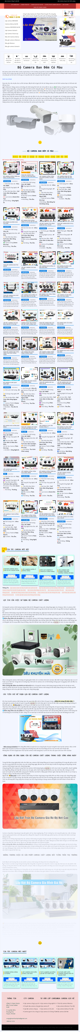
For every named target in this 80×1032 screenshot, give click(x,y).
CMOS (66, 156)
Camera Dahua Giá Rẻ (11, 24)
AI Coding (53, 156)
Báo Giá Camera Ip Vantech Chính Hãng (47, 570)
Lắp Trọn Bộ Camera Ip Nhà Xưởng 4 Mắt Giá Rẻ (51, 588)
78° (36, 156)
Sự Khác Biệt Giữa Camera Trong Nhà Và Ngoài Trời (65, 972)
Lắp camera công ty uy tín (30, 1003)
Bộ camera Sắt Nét (63, 1011)
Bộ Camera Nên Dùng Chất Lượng (13, 160)
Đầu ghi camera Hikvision (12, 40)
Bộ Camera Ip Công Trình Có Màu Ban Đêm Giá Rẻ (64, 427)
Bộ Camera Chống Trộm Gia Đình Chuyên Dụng (11, 177)
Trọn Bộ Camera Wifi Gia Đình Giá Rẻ (46, 382)
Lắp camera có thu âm (47, 1009)
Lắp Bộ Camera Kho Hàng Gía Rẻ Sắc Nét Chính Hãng (47, 514)
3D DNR (24, 156)
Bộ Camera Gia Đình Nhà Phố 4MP (10, 222)
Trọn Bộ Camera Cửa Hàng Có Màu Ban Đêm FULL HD (29, 427)
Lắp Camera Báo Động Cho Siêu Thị (37, 590)
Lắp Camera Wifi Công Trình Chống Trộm (27, 352)
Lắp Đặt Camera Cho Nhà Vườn (28, 268)
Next (51, 29)
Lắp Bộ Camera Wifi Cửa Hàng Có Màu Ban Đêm (64, 382)
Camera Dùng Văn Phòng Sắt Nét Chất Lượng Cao (28, 323)
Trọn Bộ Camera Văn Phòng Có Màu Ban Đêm (28, 175)
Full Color (47, 156)
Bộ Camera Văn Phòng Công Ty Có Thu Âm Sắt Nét (29, 221)
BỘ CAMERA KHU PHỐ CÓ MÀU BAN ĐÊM (65, 351)
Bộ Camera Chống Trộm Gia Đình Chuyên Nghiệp (47, 472)
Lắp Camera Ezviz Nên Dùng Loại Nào (29, 972)
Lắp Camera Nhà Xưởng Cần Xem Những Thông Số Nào (65, 570)
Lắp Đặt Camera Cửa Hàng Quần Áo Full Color (47, 224)
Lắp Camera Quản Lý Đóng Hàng (29, 570)
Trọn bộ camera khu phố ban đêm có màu (10, 296)
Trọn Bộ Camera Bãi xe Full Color (65, 224)
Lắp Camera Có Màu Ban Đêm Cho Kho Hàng (64, 295)
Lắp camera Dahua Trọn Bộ (64, 1009)
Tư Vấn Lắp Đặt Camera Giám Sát (53, 4)
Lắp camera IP (45, 1006)
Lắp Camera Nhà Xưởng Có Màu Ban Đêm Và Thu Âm (29, 295)
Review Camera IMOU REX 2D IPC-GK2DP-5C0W (11, 569)
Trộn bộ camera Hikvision (64, 1003)
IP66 (20, 156)
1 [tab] (37, 39)
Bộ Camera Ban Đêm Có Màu (40, 151)
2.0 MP (57, 156)
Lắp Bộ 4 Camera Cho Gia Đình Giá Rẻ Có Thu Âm (10, 323)
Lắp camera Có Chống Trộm (47, 1011)
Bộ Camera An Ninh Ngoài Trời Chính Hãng (28, 381)
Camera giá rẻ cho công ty (30, 1011)
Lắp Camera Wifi (15, 4)
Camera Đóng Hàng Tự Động (11, 972)
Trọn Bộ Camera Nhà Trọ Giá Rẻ (10, 265)
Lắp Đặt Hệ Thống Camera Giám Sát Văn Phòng (23, 592)
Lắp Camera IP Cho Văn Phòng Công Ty (46, 426)
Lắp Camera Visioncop (11, 33)
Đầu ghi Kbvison (10, 43)
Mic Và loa (15, 156)
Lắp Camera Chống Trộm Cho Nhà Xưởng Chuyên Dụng (46, 178)
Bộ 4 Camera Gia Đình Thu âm (56, 590)
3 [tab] (42, 39)
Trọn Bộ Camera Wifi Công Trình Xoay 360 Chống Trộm (11, 353)
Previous (28, 29)
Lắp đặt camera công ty (30, 1009)
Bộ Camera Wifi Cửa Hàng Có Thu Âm (64, 323)
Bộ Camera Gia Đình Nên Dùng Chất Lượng (64, 266)
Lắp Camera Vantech (11, 30)
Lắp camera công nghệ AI (47, 1003)
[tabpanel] (40, 29)
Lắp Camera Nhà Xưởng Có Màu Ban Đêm (47, 266)
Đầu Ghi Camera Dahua (12, 37)
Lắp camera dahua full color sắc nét (10, 469)
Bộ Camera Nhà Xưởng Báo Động (11, 426)
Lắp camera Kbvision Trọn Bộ (64, 1006)
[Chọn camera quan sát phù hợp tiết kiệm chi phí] (74, 59)
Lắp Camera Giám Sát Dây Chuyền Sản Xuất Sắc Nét (64, 177)
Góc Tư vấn (65, 4)
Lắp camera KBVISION (11, 21)
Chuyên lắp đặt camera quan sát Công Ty (66, 26)
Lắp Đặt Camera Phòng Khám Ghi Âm (64, 473)
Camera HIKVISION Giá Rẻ (12, 27)
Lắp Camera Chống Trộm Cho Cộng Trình (28, 472)
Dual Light (32, 156)
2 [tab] (40, 39)
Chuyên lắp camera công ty (30, 1006)
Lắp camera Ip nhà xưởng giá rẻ (11, 514)
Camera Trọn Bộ (25, 4)
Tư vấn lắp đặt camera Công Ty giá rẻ (66, 41)
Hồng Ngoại (41, 156)
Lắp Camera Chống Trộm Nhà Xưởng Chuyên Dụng (28, 515)
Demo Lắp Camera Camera (40, 7)
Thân (62, 156)
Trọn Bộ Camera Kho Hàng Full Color (65, 517)
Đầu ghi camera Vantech (12, 46)
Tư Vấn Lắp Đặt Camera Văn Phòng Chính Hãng (27, 595)
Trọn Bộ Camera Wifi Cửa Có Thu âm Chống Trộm (46, 323)
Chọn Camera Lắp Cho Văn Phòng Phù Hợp (49, 592)
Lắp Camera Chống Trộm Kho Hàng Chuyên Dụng (46, 352)
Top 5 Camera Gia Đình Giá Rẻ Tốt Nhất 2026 (47, 972)
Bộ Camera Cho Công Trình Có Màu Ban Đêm (47, 294)
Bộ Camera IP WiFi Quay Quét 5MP (10, 383)
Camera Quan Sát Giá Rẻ (37, 4)
